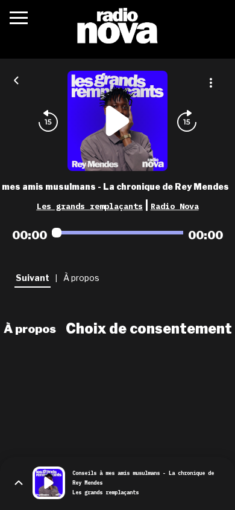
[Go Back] (16, 79)
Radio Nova (175, 206)
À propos (30, 328)
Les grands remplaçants (90, 206)
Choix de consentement (149, 328)
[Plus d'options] (211, 83)
